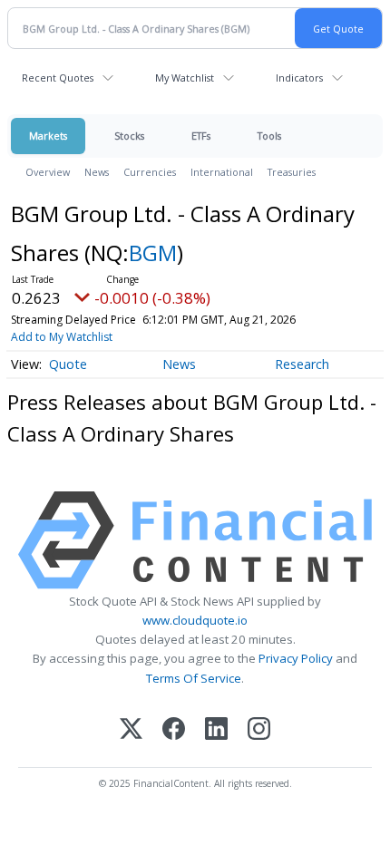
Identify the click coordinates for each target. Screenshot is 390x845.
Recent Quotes (57, 77)
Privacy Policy (295, 658)
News (96, 172)
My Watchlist (184, 77)
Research (302, 364)
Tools (269, 135)
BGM (153, 252)
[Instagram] (259, 730)
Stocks (129, 135)
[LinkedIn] (216, 730)
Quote (68, 364)
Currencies (149, 172)
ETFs (200, 135)
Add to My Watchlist (61, 337)
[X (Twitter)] (131, 730)
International (221, 172)
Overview (47, 172)
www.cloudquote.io (195, 620)
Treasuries (292, 172)
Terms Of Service (193, 678)
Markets (48, 135)
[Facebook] (173, 730)
